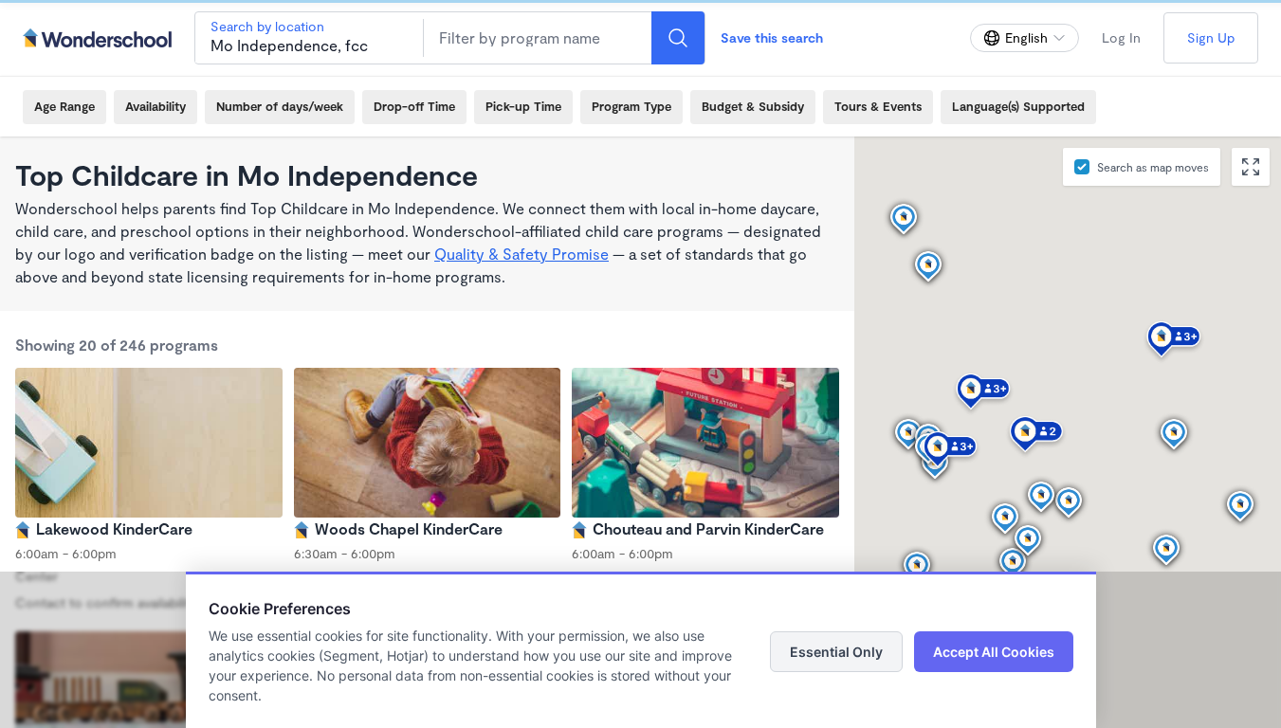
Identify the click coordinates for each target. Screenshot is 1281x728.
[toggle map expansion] (1251, 167)
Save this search (772, 37)
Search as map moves (1153, 166)
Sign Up (1211, 37)
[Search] (678, 37)
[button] (1166, 550)
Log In (1121, 37)
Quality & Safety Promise (521, 254)
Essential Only (836, 652)
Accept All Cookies (993, 652)
